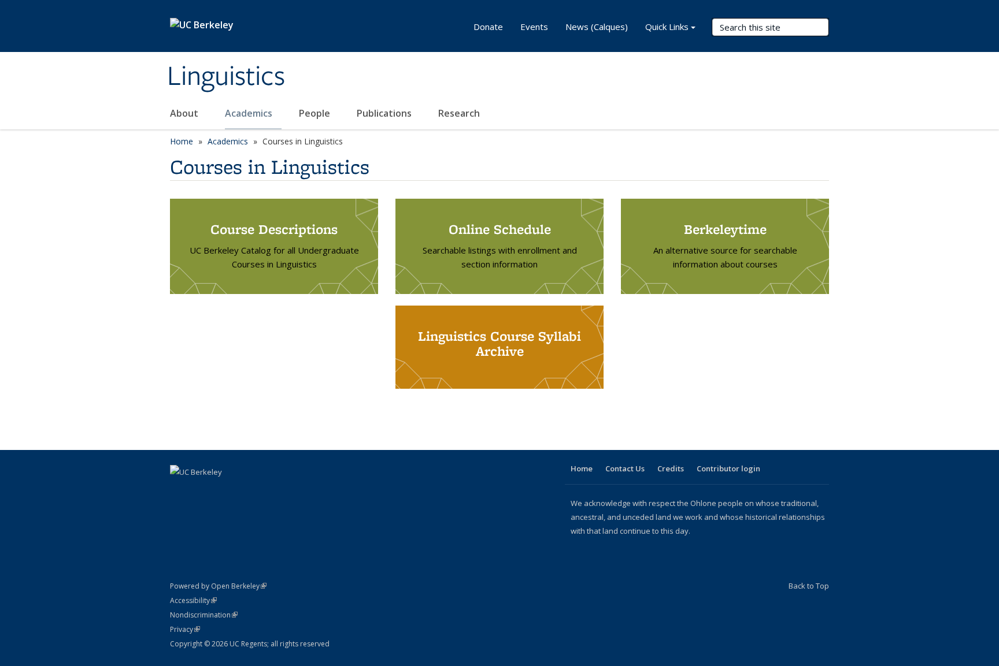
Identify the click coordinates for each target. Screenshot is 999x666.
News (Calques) (596, 26)
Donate (488, 26)
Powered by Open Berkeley (218, 586)
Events (534, 26)
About (185, 113)
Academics (250, 113)
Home (181, 141)
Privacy (185, 629)
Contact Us (625, 468)
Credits (670, 468)
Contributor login (728, 468)
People (315, 113)
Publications (385, 113)
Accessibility (193, 600)
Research (459, 113)
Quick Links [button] (667, 26)
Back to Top (809, 586)
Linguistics (226, 76)
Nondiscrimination (204, 615)
